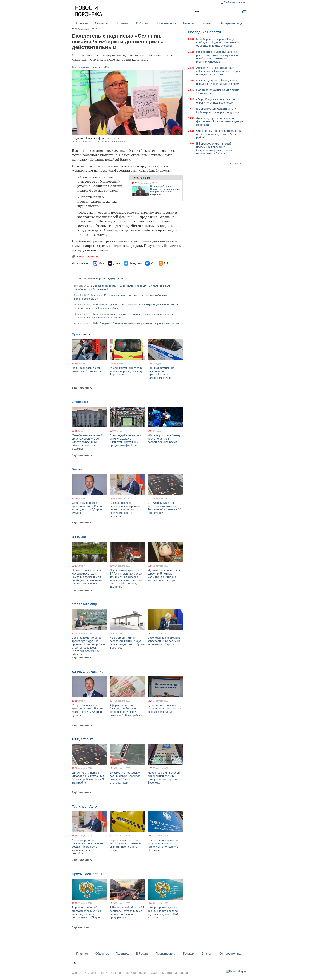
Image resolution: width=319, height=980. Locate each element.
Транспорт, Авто (84, 806)
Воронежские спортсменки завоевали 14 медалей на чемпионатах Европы (164, 641)
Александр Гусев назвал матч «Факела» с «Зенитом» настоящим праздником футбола (125, 440)
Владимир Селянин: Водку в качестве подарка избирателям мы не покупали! (165, 190)
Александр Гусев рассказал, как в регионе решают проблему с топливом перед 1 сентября (125, 509)
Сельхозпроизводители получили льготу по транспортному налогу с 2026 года (163, 845)
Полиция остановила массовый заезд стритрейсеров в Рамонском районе (161, 372)
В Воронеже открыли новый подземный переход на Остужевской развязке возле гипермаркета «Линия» (214, 148)
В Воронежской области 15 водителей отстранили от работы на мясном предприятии (127, 912)
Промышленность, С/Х (89, 874)
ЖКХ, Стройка (83, 739)
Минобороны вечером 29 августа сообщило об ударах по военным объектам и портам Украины (87, 442)
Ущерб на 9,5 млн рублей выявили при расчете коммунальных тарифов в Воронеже (164, 777)
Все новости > (236, 163)
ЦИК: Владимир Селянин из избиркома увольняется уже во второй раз (136, 323)
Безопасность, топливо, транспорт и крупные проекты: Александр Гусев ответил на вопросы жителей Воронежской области (89, 646)
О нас (76, 972)
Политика (122, 23)
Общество (102, 23)
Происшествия (166, 23)
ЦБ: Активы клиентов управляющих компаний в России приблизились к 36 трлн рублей (164, 507)
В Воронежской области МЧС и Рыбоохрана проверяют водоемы (217, 110)
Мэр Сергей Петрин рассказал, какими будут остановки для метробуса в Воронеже (127, 642)
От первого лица (230, 23)
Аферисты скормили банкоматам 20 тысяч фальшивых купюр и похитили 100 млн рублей (126, 710)
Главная (82, 23)
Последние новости (204, 32)
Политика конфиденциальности (123, 972)
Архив (154, 972)
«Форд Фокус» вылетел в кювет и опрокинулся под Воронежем (126, 371)
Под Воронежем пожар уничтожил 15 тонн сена (87, 369)
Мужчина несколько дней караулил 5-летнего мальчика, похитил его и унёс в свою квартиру (164, 575)
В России (142, 23)
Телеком (188, 23)
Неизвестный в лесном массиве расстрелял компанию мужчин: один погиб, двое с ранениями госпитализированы (87, 577)
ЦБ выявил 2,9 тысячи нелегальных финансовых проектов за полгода (164, 708)
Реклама (90, 972)
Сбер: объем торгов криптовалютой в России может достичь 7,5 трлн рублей (87, 507)
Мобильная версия (234, 2)
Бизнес (207, 23)
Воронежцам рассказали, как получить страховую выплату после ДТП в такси (126, 845)
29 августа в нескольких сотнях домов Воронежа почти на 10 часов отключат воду (125, 777)
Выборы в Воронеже (87, 256)
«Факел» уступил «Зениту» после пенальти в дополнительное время (165, 438)
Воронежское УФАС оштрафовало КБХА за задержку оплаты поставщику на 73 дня (86, 912)
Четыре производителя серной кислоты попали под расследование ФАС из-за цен (163, 912)
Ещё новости (80, 387)
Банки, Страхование (87, 671)
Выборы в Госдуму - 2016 (94, 67)
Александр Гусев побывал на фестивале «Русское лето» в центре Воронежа (219, 121)
